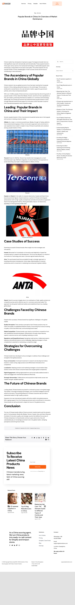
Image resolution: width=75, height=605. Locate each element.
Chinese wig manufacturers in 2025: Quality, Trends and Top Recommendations (65, 103)
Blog (35, 13)
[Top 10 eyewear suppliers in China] (13, 498)
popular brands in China (10, 69)
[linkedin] (14, 545)
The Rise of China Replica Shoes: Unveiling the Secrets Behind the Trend (64, 155)
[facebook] (9, 545)
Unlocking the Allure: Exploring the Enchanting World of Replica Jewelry (63, 147)
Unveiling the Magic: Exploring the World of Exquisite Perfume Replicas (64, 139)
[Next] (45, 506)
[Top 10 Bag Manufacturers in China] (26, 498)
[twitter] (12, 545)
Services (39, 13)
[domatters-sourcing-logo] (6, 1)
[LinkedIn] (39, 438)
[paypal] (16, 545)
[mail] (19, 545)
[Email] (48, 440)
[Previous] (8, 506)
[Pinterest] (46, 438)
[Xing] (46, 440)
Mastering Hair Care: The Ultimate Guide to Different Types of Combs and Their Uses (40, 510)
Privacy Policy (40, 471)
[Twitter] (34, 438)
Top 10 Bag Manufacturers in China (26, 509)
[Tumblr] (43, 438)
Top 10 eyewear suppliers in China (13, 508)
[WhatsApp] (41, 438)
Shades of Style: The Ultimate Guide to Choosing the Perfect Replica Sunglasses (65, 111)
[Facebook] (32, 438)
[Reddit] (37, 438)
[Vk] (48, 438)
